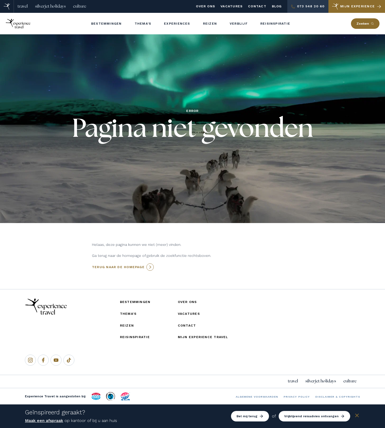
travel (23, 6)
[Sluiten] (357, 416)
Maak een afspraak (44, 420)
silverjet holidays (50, 6)
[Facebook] (43, 360)
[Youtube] (56, 360)
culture (79, 6)
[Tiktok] (68, 360)
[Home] (7, 6)
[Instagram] (30, 360)
